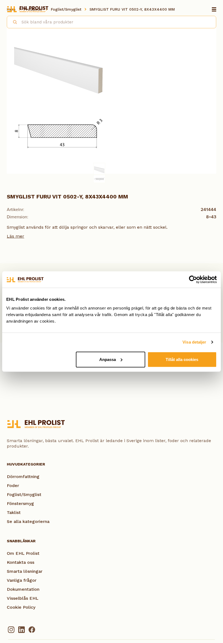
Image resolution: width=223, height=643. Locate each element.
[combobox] (111, 22)
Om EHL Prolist (23, 553)
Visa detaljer (194, 342)
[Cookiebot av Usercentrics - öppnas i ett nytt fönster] (193, 279)
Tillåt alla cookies (182, 359)
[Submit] (12, 21)
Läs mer (15, 236)
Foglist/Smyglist (24, 494)
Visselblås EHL (22, 598)
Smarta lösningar (24, 571)
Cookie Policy (21, 607)
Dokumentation (23, 589)
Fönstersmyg (20, 503)
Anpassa (107, 359)
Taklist (14, 512)
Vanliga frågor (21, 580)
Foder (13, 485)
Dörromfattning (23, 476)
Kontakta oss (20, 562)
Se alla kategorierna (28, 521)
